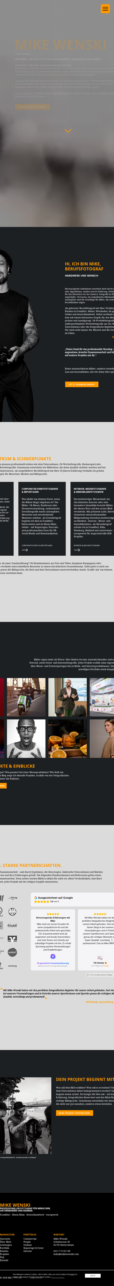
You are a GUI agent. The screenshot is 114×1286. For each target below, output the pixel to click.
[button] (93, 1276)
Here (72, 1274)
